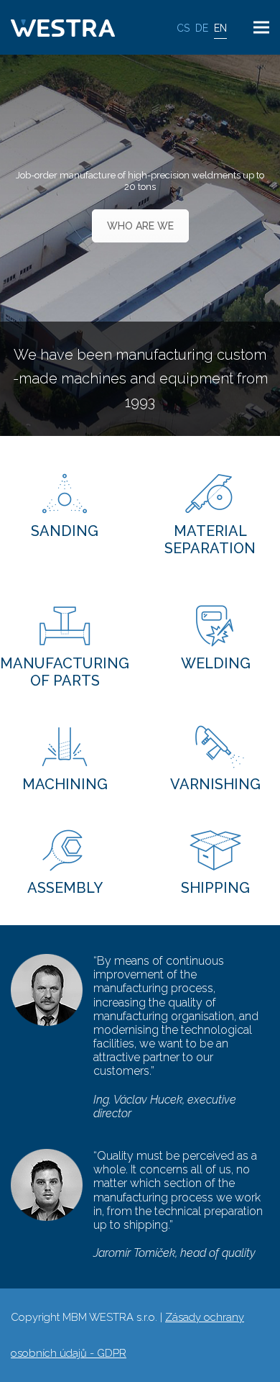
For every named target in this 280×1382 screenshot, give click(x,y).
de (201, 28)
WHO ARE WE (140, 226)
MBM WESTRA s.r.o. (109, 1317)
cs (183, 28)
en (220, 28)
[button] (261, 28)
